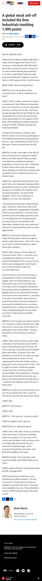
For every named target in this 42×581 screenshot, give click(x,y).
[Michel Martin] (7, 511)
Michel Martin (14, 34)
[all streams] (39, 578)
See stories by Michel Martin (25, 519)
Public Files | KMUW (10, 553)
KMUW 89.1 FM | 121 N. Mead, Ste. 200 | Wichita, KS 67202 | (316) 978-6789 (20, 548)
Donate (35, 3)
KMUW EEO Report (10, 558)
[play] (3, 578)
